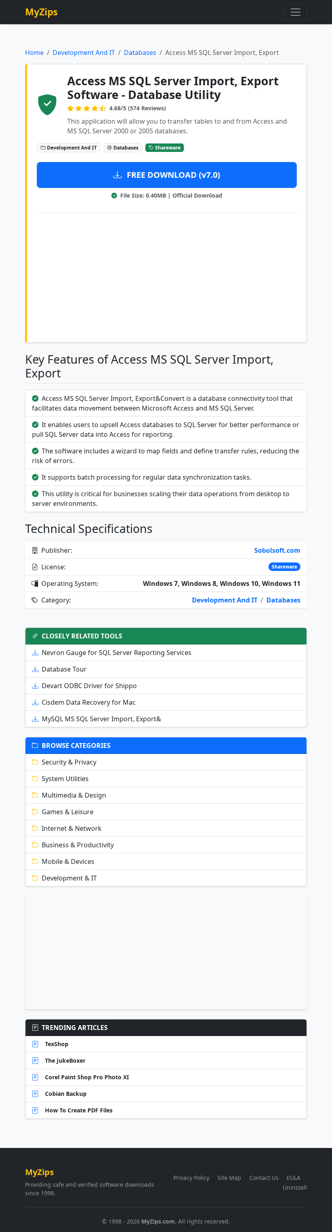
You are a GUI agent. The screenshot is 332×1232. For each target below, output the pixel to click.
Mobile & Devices (68, 861)
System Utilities (65, 778)
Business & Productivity (78, 844)
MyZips (41, 12)
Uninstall (295, 1187)
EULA (293, 1177)
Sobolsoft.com (277, 550)
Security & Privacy (69, 762)
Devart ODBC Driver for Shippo (89, 685)
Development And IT (84, 52)
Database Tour (64, 669)
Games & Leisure (68, 811)
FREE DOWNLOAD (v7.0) (172, 174)
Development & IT (69, 878)
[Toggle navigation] (295, 12)
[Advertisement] (167, 276)
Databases (140, 52)
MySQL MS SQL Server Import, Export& (101, 718)
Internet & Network (72, 828)
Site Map (229, 1177)
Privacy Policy (191, 1177)
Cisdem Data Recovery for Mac (89, 702)
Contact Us (264, 1177)
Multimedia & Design (74, 795)
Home (34, 52)
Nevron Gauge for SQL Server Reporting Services (117, 652)
